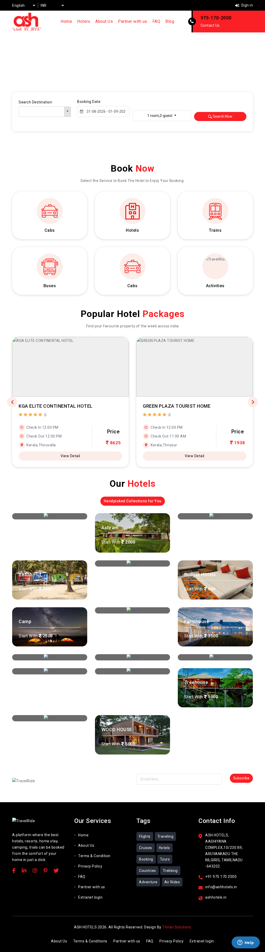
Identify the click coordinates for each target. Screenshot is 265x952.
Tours (165, 859)
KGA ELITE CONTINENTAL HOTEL (56, 406)
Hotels (83, 21)
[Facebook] (14, 871)
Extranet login (90, 897)
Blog (169, 21)
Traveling (165, 836)
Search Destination (35, 102)
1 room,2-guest (160, 116)
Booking (146, 859)
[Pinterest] (45, 871)
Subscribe (241, 778)
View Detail (70, 456)
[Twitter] (56, 871)
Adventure (148, 882)
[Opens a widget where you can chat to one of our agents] (245, 942)
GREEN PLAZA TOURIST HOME (176, 406)
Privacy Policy (90, 866)
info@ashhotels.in (221, 887)
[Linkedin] (24, 871)
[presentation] (12, 402)
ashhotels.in (215, 897)
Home (66, 21)
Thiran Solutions (176, 927)
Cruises (145, 848)
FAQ (156, 21)
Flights (145, 836)
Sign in (246, 5)
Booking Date (88, 102)
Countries (147, 871)
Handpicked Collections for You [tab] (132, 501)
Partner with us (132, 21)
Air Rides (172, 882)
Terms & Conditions (90, 941)
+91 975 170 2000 (221, 877)
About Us (104, 21)
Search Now (222, 116)
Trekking (170, 871)
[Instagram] (35, 871)
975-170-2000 (216, 17)
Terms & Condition (94, 856)
